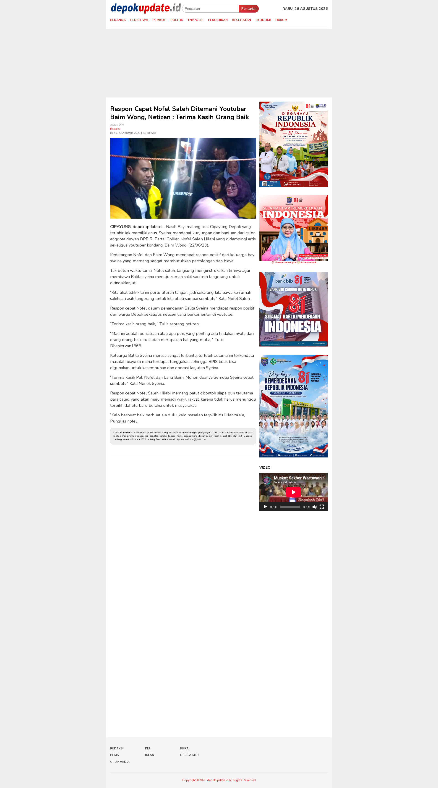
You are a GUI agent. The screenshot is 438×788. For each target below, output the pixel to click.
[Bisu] (314, 506)
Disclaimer (189, 755)
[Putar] (265, 506)
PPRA (184, 748)
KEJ (147, 748)
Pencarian (248, 8)
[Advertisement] (219, 63)
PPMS (114, 755)
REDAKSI (117, 748)
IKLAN (149, 755)
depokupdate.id (147, 226)
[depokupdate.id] (146, 8)
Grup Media (120, 762)
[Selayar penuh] (322, 506)
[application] (293, 492)
